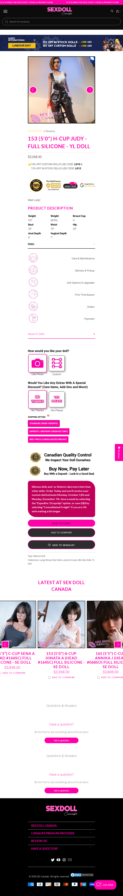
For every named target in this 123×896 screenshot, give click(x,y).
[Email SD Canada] (70, 860)
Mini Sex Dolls (84, 560)
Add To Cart (61, 523)
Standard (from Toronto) (44, 423)
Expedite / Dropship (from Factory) (49, 431)
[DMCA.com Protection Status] (82, 876)
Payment (89, 318)
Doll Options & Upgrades (80, 282)
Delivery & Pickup (84, 270)
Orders (90, 306)
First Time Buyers (84, 294)
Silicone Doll (39, 556)
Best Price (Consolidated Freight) (48, 439)
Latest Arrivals (70, 560)
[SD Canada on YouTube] (58, 860)
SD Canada (43, 876)
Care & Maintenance (83, 258)
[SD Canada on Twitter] (52, 860)
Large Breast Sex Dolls (51, 560)
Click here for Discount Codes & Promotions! (26, 2)
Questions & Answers (61, 705)
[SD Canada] (59, 11)
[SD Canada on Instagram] (64, 860)
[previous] (33, 89)
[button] (61, 544)
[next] (90, 89)
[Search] (112, 11)
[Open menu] (5, 11)
